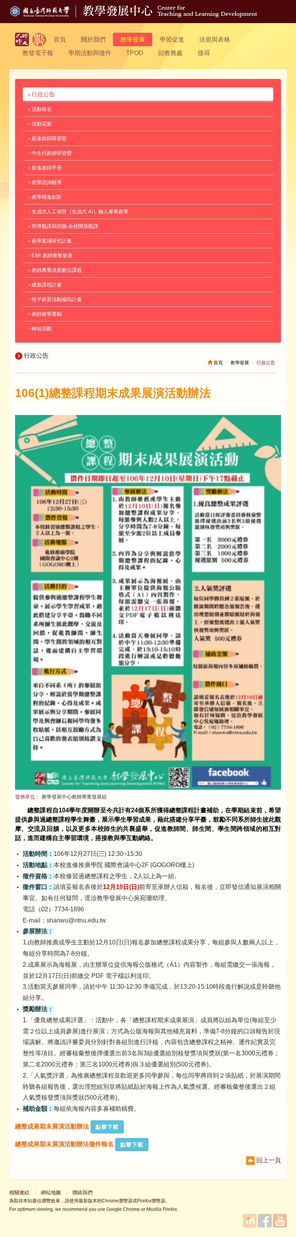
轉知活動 (41, 328)
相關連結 (19, 1192)
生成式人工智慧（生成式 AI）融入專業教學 (79, 211)
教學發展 (132, 39)
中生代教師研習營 (51, 153)
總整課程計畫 (46, 285)
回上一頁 (268, 1160)
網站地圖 (51, 1192)
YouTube (280, 1220)
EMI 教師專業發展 (51, 255)
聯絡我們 (82, 1192)
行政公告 (42, 94)
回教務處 (170, 53)
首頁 (60, 39)
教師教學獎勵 (46, 314)
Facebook (265, 1220)
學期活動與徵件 (89, 53)
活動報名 (41, 109)
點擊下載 (107, 1127)
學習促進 (172, 39)
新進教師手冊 (46, 168)
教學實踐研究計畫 (51, 241)
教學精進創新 (46, 197)
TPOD (134, 53)
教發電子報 (37, 53)
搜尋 (204, 53)
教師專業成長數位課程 (56, 270)
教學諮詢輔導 (46, 182)
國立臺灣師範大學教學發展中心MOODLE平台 (250, 1220)
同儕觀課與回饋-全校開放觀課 (64, 226)
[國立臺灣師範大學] (46, 15)
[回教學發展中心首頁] (170, 15)
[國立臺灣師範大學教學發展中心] (39, 39)
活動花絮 (41, 124)
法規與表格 (214, 39)
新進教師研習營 (48, 138)
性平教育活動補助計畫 (56, 299)
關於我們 (93, 39)
